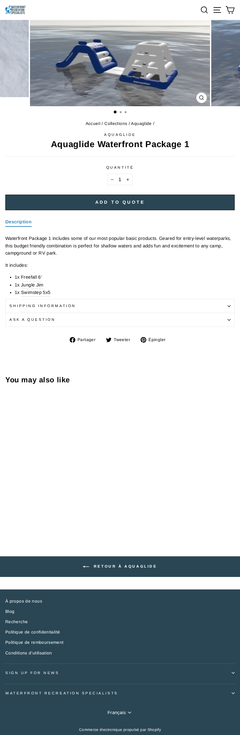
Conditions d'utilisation (28, 653)
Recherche (16, 621)
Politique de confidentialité (32, 632)
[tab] (18, 223)
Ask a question (32, 319)
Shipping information (42, 306)
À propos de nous (23, 601)
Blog (9, 611)
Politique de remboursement (34, 642)
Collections (115, 123)
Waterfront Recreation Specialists (61, 693)
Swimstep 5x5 (35, 292)
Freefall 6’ (31, 277)
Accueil (93, 123)
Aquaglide (141, 123)
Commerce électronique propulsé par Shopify (120, 730)
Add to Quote (120, 202)
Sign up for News (32, 673)
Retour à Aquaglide (124, 566)
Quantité (120, 167)
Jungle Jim (32, 284)
